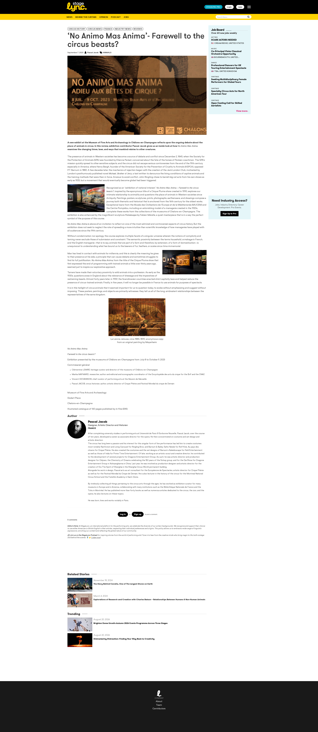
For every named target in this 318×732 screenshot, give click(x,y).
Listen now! (96, 537)
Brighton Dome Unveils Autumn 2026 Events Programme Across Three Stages (131, 623)
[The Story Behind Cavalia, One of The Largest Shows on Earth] (80, 585)
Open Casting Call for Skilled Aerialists (226, 104)
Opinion (103, 17)
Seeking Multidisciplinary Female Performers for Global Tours (228, 81)
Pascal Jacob (93, 53)
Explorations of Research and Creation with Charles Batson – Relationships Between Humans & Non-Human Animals (149, 599)
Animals (107, 53)
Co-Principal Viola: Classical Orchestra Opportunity (226, 53)
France (108, 29)
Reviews (138, 29)
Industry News (123, 29)
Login (229, 7)
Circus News (95, 29)
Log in (123, 514)
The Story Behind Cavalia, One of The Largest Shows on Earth (123, 584)
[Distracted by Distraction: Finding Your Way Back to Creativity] (80, 640)
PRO (213, 7)
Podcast (116, 17)
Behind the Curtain (85, 17)
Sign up (137, 514)
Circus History (76, 29)
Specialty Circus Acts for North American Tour (227, 92)
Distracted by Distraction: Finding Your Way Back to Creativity (124, 638)
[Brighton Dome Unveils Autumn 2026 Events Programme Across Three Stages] (80, 624)
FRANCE (92, 428)
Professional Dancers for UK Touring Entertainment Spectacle (228, 67)
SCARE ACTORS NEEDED (224, 39)
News (69, 17)
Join (240, 7)
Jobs (126, 17)
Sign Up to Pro (229, 213)
